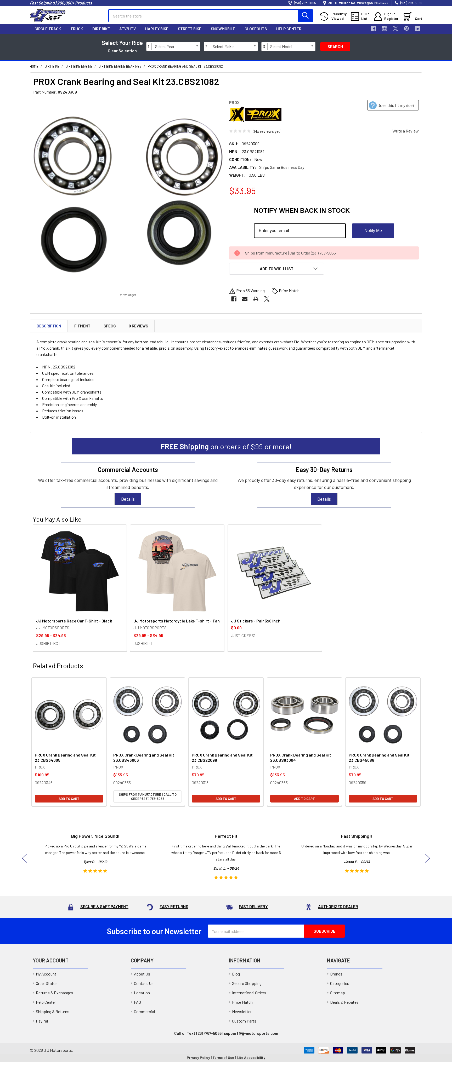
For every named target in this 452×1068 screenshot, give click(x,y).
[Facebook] (373, 28)
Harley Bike (156, 28)
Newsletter (242, 1011)
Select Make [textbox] (223, 46)
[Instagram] (384, 28)
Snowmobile (223, 28)
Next (427, 858)
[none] (128, 194)
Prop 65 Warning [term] (250, 290)
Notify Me (373, 230)
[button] (276, 269)
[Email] (245, 299)
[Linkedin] (417, 28)
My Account (46, 973)
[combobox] (176, 46)
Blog (236, 973)
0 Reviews (138, 326)
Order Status (47, 983)
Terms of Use (223, 1057)
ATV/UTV (127, 28)
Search (335, 46)
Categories (339, 983)
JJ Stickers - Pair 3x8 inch (255, 620)
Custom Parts (244, 1020)
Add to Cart (69, 798)
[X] (395, 28)
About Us (142, 973)
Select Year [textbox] (164, 46)
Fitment (82, 326)
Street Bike (189, 28)
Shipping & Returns (52, 1011)
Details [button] (128, 499)
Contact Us (144, 983)
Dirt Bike (101, 28)
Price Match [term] (289, 290)
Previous (24, 858)
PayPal (42, 1020)
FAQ (137, 1002)
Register (391, 18)
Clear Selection (122, 50)
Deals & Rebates (344, 1002)
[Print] (256, 299)
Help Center (288, 28)
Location (142, 992)
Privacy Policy (198, 1057)
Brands (336, 973)
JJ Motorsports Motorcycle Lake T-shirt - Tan (176, 620)
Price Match (242, 1002)
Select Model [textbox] (281, 46)
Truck (76, 28)
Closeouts (256, 28)
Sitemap (337, 992)
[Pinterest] (406, 28)
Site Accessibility (250, 1057)
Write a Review (405, 130)
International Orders (249, 992)
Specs (110, 326)
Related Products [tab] (58, 665)
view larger (128, 295)
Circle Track (48, 28)
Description (49, 326)
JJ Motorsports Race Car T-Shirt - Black (74, 620)
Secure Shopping (247, 983)
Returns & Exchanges (54, 992)
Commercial (144, 1011)
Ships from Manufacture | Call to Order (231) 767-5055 (148, 796)
